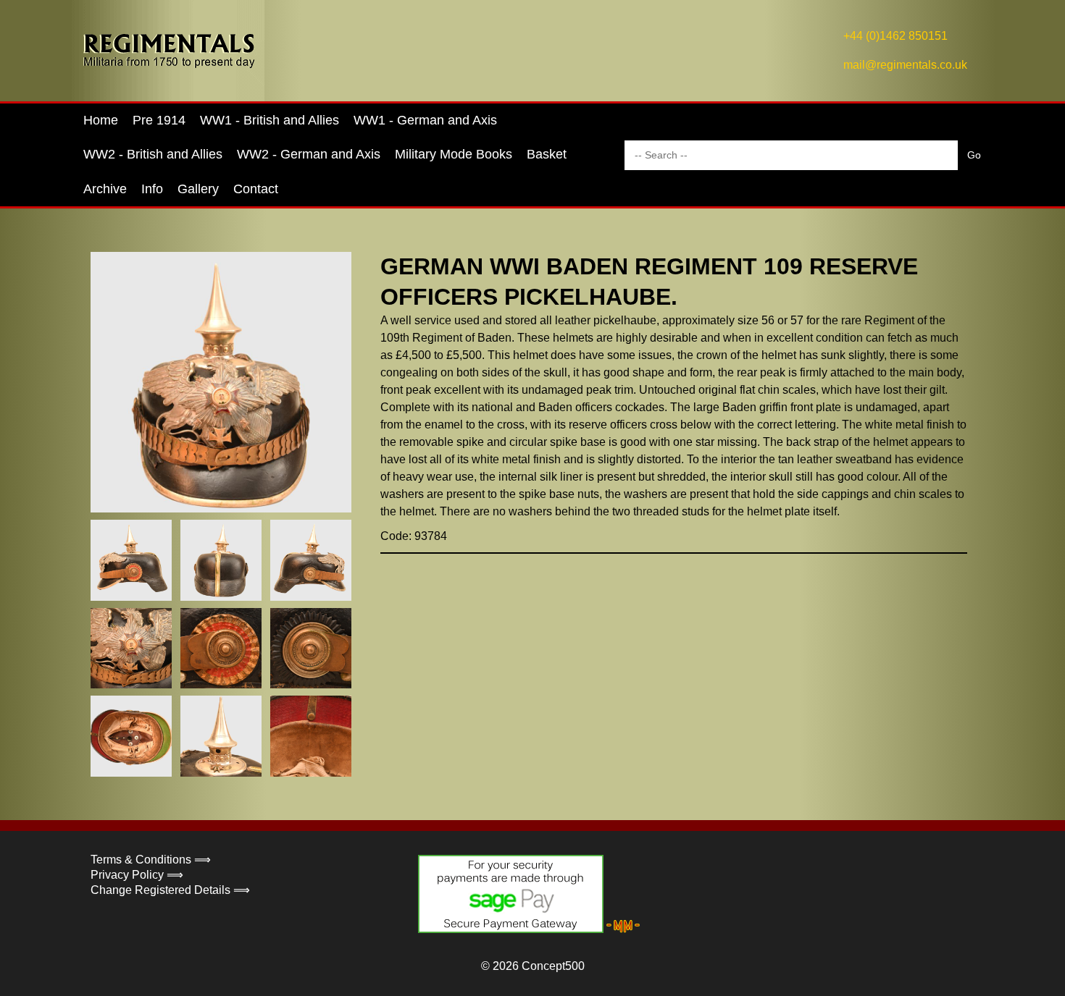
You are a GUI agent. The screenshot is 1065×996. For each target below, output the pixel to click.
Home (100, 120)
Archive (105, 189)
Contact (255, 189)
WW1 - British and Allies (269, 120)
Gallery (198, 189)
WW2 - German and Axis (308, 154)
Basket (547, 154)
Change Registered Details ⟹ (170, 890)
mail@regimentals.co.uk (905, 65)
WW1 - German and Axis (425, 120)
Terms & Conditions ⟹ (151, 859)
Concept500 (553, 966)
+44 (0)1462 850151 (895, 36)
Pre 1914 (159, 120)
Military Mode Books (453, 154)
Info (152, 189)
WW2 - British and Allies (152, 154)
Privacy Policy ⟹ (137, 875)
